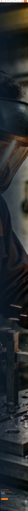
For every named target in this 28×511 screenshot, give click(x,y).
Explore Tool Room (4, 499)
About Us (5, 1)
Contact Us (25, 1)
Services (8, 0)
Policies (15, 0)
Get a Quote (11, 499)
